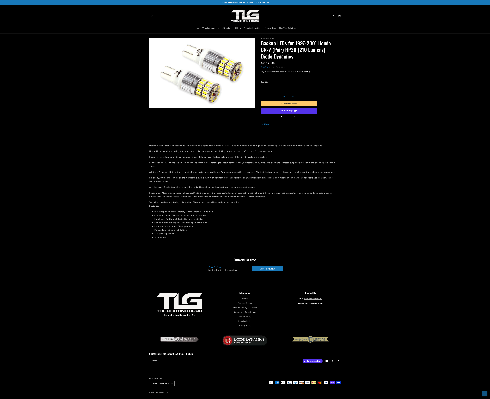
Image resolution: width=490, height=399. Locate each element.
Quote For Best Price (289, 103)
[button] (152, 16)
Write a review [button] (267, 269)
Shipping (264, 67)
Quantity (264, 82)
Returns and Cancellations (245, 312)
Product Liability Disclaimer (245, 308)
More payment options (289, 117)
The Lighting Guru (162, 393)
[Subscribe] (192, 361)
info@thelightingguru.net (313, 298)
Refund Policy (245, 317)
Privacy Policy (245, 325)
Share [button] (266, 124)
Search (245, 299)
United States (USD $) (160, 384)
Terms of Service (245, 303)
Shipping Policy (245, 321)
